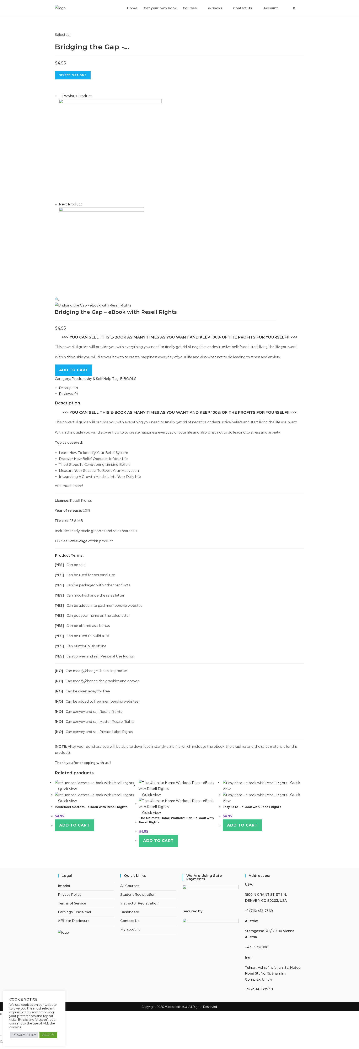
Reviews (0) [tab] (68, 394)
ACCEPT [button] (48, 1035)
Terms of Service (72, 903)
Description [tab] (68, 388)
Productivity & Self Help (91, 379)
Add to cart (74, 825)
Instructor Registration (139, 903)
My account (130, 929)
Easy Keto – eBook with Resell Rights (252, 807)
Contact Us (129, 921)
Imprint (64, 886)
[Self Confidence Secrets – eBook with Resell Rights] (110, 150)
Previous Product (77, 96)
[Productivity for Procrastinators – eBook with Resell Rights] (101, 250)
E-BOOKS (128, 379)
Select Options (72, 75)
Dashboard (129, 912)
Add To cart (73, 370)
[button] (57, 299)
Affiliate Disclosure (74, 921)
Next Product (70, 204)
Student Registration (137, 895)
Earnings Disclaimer (74, 912)
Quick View (67, 789)
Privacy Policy (69, 895)
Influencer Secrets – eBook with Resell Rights (91, 807)
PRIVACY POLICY (24, 1035)
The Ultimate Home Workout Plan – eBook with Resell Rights (176, 820)
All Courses (129, 886)
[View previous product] (60, 96)
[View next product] (84, 204)
